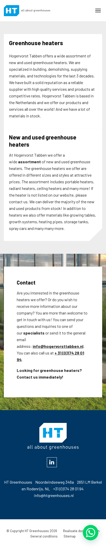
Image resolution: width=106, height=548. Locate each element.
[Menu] (98, 10)
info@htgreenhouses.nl (54, 495)
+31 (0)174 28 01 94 (68, 488)
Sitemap (70, 536)
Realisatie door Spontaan (81, 531)
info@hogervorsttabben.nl (58, 346)
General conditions (44, 536)
